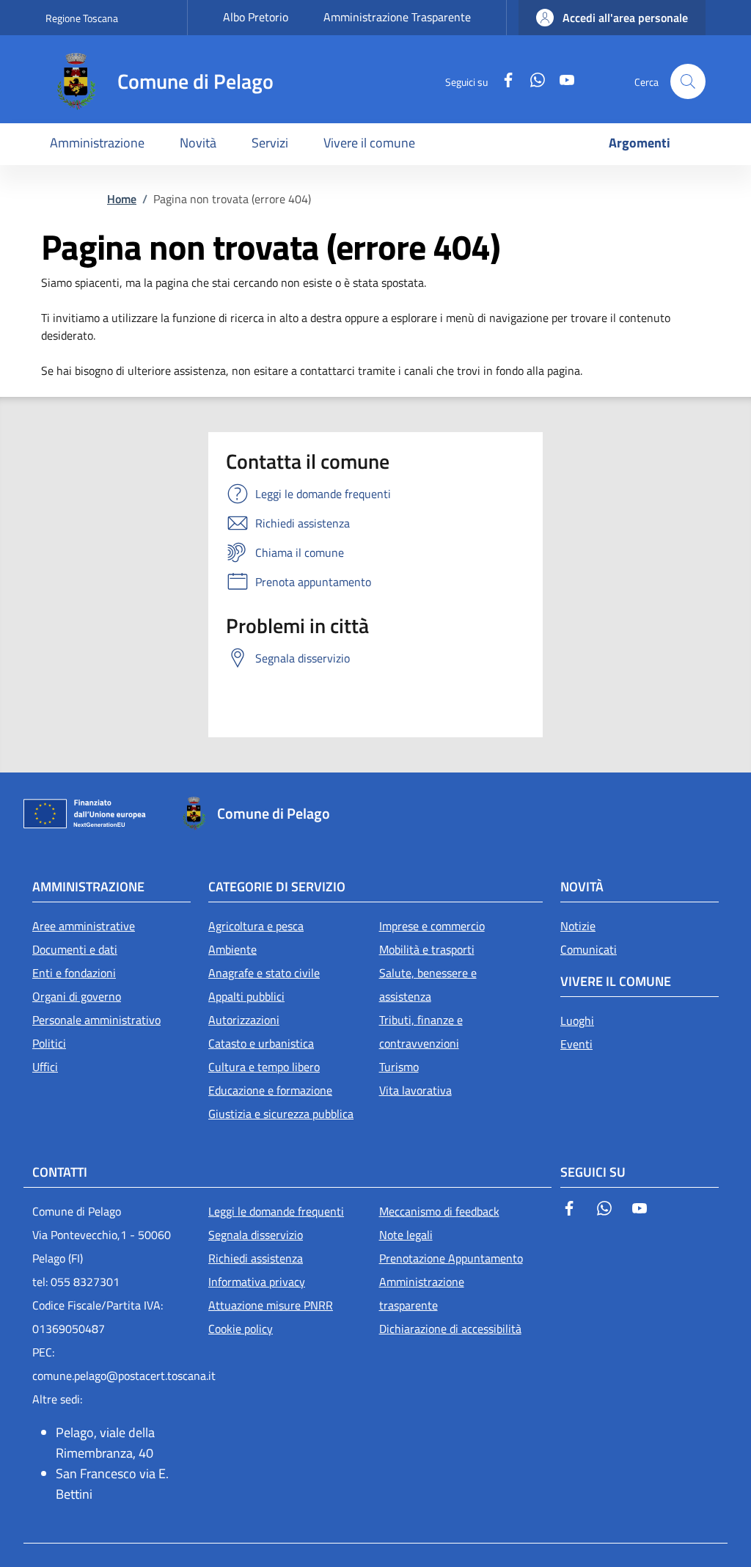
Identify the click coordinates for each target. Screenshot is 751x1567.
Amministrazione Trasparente (397, 17)
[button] (612, 17)
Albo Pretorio (255, 17)
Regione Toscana (81, 18)
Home (121, 199)
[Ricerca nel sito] (688, 81)
